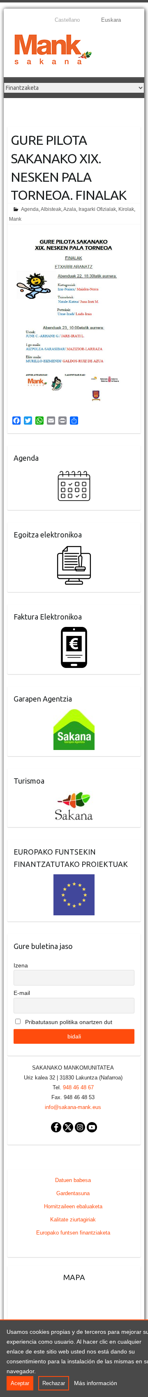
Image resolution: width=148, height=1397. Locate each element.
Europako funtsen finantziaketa (73, 1233)
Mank (15, 219)
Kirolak (126, 209)
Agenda (30, 209)
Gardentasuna (73, 1193)
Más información (95, 1383)
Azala (69, 209)
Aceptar (20, 1383)
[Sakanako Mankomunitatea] (53, 51)
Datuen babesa (73, 1180)
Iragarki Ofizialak (97, 209)
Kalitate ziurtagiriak (73, 1219)
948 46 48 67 (78, 1087)
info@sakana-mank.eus (73, 1107)
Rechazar (53, 1383)
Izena (21, 965)
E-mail (22, 993)
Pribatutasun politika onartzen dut (67, 1022)
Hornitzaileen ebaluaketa (73, 1206)
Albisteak (51, 209)
